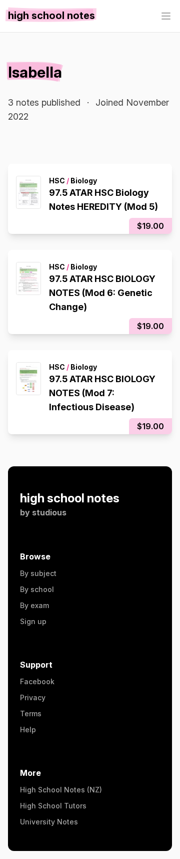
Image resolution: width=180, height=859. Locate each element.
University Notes (49, 821)
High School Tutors (53, 805)
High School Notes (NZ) (61, 789)
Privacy (33, 697)
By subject (38, 573)
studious (49, 512)
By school (37, 589)
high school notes (70, 498)
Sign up (33, 621)
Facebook (37, 681)
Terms (31, 713)
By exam (34, 605)
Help (28, 729)
